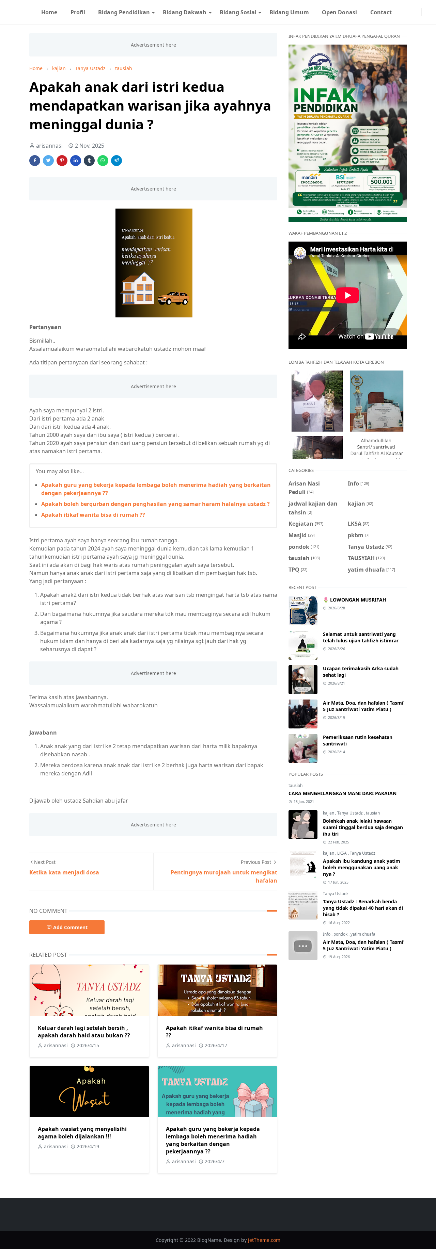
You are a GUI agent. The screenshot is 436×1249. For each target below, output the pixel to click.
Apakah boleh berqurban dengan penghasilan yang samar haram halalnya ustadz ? (155, 504)
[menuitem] (49, 12)
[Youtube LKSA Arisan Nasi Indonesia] (406, 12)
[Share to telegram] (116, 160)
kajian (329, 813)
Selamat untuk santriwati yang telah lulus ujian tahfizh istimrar (361, 637)
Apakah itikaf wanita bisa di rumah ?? (93, 515)
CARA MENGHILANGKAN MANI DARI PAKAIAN (342, 793)
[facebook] (412, 12)
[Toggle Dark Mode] (426, 12)
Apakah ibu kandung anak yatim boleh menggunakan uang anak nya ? (361, 867)
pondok (340, 934)
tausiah (295, 785)
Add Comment (70, 927)
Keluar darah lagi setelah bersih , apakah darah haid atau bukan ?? (84, 1031)
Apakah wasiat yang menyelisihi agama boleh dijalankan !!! (82, 1132)
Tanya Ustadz (350, 813)
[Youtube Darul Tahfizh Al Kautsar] (401, 12)
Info (327, 934)
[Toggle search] (431, 12)
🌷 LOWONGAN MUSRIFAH (354, 599)
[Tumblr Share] (89, 160)
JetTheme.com (264, 1240)
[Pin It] (62, 160)
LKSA (342, 853)
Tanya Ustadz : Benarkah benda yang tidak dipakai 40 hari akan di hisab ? (363, 908)
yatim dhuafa (363, 934)
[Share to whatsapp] (102, 160)
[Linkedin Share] (75, 160)
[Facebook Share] (34, 160)
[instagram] (417, 12)
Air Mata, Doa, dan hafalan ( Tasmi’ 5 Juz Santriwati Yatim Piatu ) (363, 706)
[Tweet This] (48, 160)
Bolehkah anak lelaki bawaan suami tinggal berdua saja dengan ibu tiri (363, 827)
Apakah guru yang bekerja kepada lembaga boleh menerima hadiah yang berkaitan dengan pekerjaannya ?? (213, 1140)
